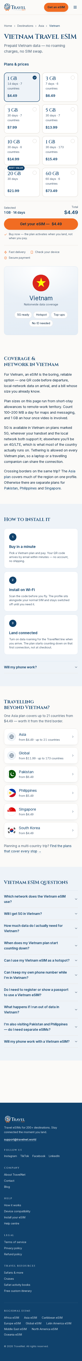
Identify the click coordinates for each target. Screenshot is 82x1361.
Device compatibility (17, 1211)
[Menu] (75, 7)
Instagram (10, 1156)
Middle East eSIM (15, 1329)
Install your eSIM (14, 1217)
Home (8, 26)
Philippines (28, 488)
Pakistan (11, 488)
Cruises (9, 1278)
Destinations (25, 26)
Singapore (53, 488)
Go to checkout (48, 1092)
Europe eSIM (12, 1323)
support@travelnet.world (20, 1139)
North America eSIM (45, 1329)
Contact (9, 1180)
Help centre (11, 1223)
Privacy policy (13, 1248)
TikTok (24, 1156)
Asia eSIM (30, 1317)
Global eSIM (33, 1323)
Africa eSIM (11, 1317)
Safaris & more (13, 1272)
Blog (7, 1187)
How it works (12, 1205)
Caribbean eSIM (52, 1317)
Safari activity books (17, 1285)
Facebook (38, 1156)
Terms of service (15, 1242)
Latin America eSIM (58, 1323)
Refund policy (13, 1254)
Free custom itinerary (18, 1291)
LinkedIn (54, 1156)
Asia (41, 26)
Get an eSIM (56, 7)
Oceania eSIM (13, 1334)
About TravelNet (14, 1174)
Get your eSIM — (41, 224)
